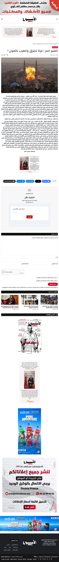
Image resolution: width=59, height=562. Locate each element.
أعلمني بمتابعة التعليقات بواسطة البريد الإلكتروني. (46, 277)
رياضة (5, 547)
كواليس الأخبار (15, 550)
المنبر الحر (50, 43)
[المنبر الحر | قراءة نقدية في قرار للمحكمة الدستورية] (29, 300)
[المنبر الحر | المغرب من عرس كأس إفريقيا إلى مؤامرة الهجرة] (49, 300)
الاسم (56, 257)
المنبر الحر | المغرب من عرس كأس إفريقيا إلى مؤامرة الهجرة (50, 307)
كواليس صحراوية (7, 550)
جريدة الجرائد (15, 547)
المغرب (8, 544)
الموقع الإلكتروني (24, 263)
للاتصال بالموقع (13, 559)
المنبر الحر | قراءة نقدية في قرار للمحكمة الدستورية (31, 307)
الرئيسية (55, 43)
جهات (10, 547)
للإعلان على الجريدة (5, 559)
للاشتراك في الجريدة (22, 559)
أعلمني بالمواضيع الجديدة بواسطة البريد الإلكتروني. (46, 280)
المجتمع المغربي (15, 544)
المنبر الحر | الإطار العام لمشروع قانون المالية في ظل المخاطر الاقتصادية (10, 307)
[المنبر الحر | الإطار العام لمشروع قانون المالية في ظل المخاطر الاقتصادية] (10, 300)
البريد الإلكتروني (54, 263)
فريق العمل (29, 559)
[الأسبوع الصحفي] (29, 19)
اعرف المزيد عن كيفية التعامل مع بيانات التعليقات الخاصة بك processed (17, 287)
